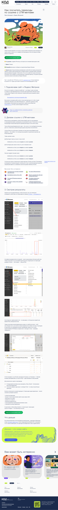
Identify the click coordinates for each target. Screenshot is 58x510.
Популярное (18, 4)
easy (35, 47)
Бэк (32, 4)
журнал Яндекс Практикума (10, 499)
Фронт (26, 4)
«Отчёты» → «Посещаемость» (34, 194)
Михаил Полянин (7, 488)
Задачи (27, 1)
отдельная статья (26, 80)
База (31, 1)
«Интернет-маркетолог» (13, 422)
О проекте (3, 502)
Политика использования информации (8, 504)
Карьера (46, 4)
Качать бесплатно (11, 439)
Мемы (38, 1)
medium (6, 478)
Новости (34, 1)
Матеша (39, 4)
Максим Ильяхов (20, 488)
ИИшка (41, 1)
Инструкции (22, 1)
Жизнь (53, 4)
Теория (17, 1)
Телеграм (46, 1)
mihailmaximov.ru (8, 104)
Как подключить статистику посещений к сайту (17, 97)
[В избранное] (44, 10)
